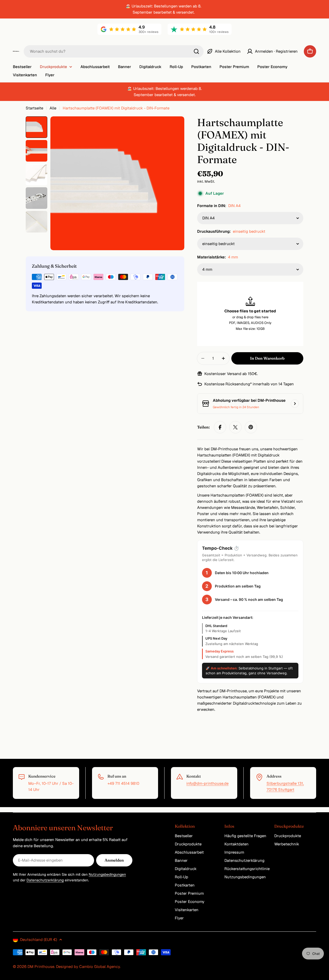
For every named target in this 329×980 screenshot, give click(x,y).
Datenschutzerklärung (45, 880)
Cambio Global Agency (99, 966)
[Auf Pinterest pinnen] (251, 427)
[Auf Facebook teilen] (220, 427)
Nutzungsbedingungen (107, 874)
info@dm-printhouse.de (207, 783)
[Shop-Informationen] (295, 403)
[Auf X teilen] (235, 427)
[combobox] (114, 51)
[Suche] (196, 51)
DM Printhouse (41, 966)
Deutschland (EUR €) (38, 939)
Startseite (34, 108)
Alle (53, 108)
